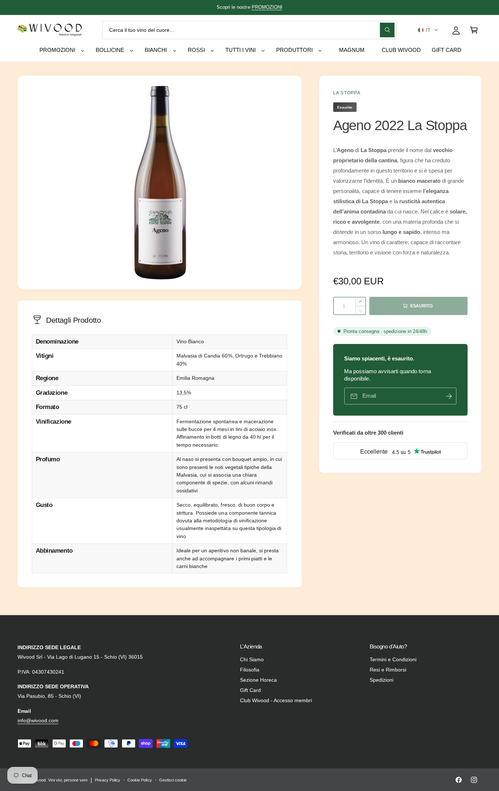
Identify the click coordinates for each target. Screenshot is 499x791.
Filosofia (249, 670)
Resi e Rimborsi (388, 670)
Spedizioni (381, 680)
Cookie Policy (139, 780)
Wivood (39, 780)
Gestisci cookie (173, 780)
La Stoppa (347, 92)
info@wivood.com (38, 720)
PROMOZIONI (267, 7)
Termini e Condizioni (393, 659)
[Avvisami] (449, 396)
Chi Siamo (252, 659)
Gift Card (250, 690)
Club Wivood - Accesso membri (276, 700)
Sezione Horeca (258, 680)
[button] (428, 30)
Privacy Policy (107, 780)
